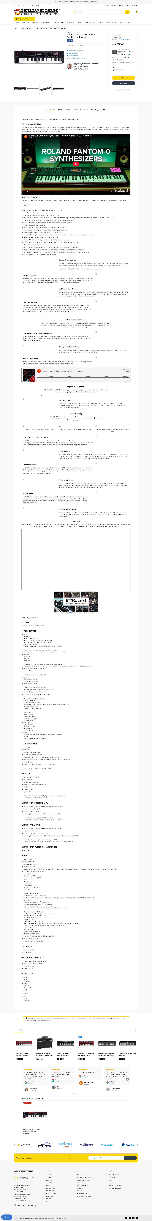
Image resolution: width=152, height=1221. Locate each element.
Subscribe (130, 1158)
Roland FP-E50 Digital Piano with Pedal (127, 1054)
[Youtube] (32, 1206)
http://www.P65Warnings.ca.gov (42, 1020)
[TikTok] (36, 1206)
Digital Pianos (26, 28)
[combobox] (102, 12)
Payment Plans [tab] (64, 110)
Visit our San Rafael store (21, 1185)
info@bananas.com (35, 5)
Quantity (114, 67)
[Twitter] (19, 1206)
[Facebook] (15, 1206)
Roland (69, 33)
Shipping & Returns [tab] (98, 110)
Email (76, 70)
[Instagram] (23, 1206)
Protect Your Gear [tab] (81, 110)
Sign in (136, 5)
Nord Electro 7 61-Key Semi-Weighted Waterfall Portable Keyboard (86, 1055)
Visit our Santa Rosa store (22, 1195)
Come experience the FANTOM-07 (64, 613)
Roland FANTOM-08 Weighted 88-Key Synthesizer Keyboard (64, 1055)
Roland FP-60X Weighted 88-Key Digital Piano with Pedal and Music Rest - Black (106, 1056)
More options (83, 70)
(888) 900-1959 (20, 5)
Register (129, 5)
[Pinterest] (28, 1206)
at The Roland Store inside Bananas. (86, 613)
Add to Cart (124, 78)
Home (16, 28)
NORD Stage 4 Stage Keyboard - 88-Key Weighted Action (22, 1055)
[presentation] (135, 1030)
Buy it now (123, 83)
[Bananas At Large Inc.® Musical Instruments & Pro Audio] (37, 12)
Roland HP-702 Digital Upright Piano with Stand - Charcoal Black (44, 1055)
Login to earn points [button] (123, 90)
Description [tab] (50, 110)
